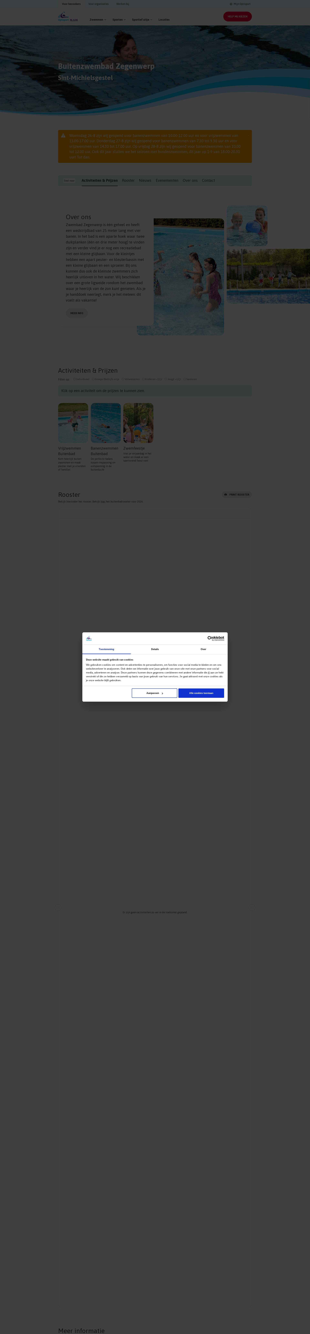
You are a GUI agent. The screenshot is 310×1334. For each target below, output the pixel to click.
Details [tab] (155, 649)
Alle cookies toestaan (201, 693)
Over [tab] (203, 649)
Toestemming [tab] (106, 649)
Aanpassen (152, 693)
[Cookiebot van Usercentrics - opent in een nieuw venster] (210, 638)
